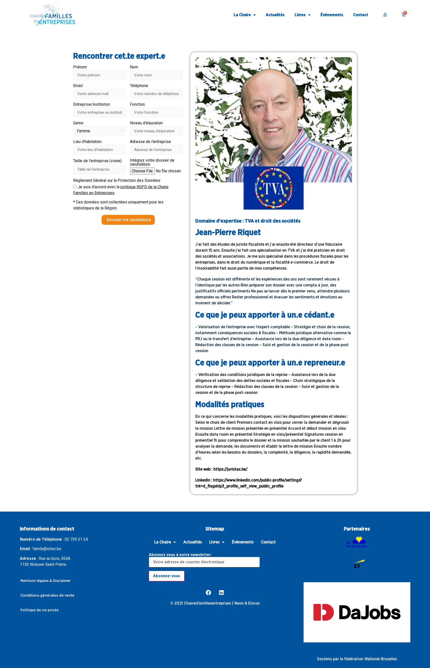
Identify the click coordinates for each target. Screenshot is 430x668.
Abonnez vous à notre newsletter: (180, 555)
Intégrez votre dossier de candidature (152, 162)
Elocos (254, 603)
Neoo (239, 603)
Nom (134, 67)
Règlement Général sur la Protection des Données (116, 181)
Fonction (137, 104)
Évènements (332, 15)
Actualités (275, 15)
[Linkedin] (221, 592)
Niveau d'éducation (146, 123)
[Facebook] (208, 592)
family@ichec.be (47, 548)
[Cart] (403, 15)
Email (78, 86)
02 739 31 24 (76, 539)
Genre (78, 123)
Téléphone (139, 86)
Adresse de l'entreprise (150, 142)
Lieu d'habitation (87, 142)
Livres (300, 15)
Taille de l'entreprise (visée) (97, 161)
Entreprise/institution (91, 104)
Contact (360, 15)
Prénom (80, 67)
